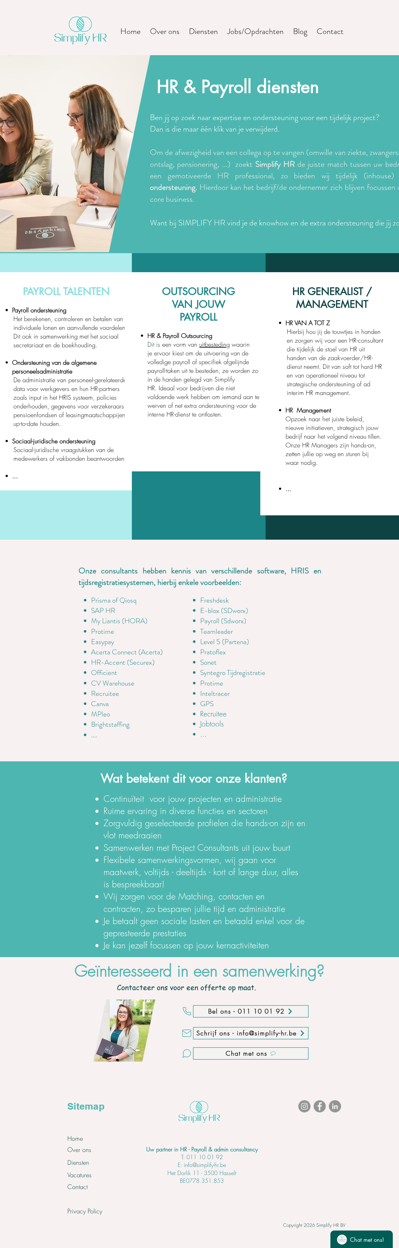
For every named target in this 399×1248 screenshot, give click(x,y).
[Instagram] (304, 1106)
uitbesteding (214, 344)
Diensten (78, 1162)
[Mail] (186, 1033)
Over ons (79, 1149)
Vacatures (79, 1175)
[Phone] (186, 1011)
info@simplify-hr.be (205, 1164)
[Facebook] (320, 1106)
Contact (77, 1187)
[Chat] (186, 1053)
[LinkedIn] (335, 1106)
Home (75, 1138)
